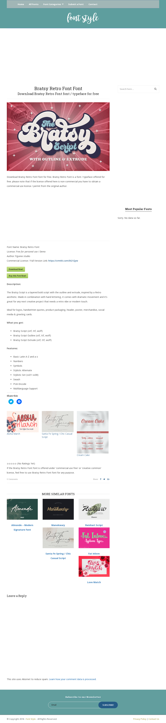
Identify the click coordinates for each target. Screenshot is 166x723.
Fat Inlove (94, 553)
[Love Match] (94, 566)
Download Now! (16, 269)
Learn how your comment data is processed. (72, 679)
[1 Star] (8, 464)
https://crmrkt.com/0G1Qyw (63, 260)
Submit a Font (76, 4)
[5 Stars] (16, 464)
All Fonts (33, 4)
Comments (12, 479)
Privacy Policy (139, 718)
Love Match (94, 582)
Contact (93, 4)
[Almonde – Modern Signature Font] (22, 509)
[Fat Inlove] (94, 537)
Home (21, 4)
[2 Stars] (10, 464)
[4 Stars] (14, 464)
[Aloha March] (23, 421)
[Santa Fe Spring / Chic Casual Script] (58, 421)
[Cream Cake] (93, 432)
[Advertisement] (83, 56)
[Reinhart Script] (94, 509)
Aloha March (13, 433)
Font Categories (52, 4)
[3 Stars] (12, 464)
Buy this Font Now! (17, 275)
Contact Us (153, 718)
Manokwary (58, 525)
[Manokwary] (58, 509)
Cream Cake (83, 455)
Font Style (31, 718)
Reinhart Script (94, 525)
